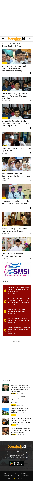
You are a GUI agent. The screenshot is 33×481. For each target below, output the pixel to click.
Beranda (4, 43)
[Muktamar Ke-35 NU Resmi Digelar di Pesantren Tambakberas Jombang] (16, 56)
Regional (4, 225)
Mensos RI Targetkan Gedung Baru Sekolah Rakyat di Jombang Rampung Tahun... (16, 123)
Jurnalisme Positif (23, 473)
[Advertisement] (16, 18)
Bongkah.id (13, 478)
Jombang (4, 63)
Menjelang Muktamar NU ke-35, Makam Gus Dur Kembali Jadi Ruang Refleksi (20, 430)
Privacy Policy (25, 475)
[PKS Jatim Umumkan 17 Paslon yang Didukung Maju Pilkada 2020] (16, 191)
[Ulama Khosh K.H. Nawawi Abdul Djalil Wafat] (16, 139)
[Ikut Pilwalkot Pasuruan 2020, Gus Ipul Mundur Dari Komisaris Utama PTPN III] (16, 164)
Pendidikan (4, 118)
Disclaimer (7, 475)
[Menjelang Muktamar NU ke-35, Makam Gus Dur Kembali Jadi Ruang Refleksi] (5, 431)
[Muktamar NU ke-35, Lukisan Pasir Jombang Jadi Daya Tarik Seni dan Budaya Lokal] (5, 421)
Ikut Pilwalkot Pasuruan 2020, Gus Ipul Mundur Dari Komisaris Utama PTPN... (16, 176)
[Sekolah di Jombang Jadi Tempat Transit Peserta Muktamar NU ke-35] (5, 411)
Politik (3, 170)
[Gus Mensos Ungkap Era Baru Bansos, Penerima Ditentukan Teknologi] (16, 84)
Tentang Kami (7, 473)
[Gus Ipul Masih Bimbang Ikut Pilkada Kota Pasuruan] (16, 244)
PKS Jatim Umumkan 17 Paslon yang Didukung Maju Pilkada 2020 (16, 203)
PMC (19, 475)
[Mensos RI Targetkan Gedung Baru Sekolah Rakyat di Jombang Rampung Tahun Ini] (16, 111)
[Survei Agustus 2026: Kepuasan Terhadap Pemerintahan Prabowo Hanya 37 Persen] (5, 399)
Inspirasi (13, 434)
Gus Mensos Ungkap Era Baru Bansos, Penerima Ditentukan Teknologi (15, 96)
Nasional (4, 90)
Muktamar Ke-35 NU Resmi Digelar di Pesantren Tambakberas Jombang (14, 68)
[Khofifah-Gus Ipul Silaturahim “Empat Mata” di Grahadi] (16, 219)
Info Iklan (13, 475)
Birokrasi (13, 405)
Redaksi (15, 473)
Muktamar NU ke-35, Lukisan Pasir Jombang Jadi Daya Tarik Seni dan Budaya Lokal (21, 420)
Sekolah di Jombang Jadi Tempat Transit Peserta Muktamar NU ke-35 (19, 411)
